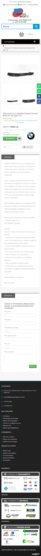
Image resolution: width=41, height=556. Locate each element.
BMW (8, 133)
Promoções (6, 460)
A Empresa (6, 416)
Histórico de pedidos (9, 453)
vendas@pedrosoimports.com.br (14, 397)
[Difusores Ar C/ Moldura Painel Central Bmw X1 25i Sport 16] (12, 101)
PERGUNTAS (8, 295)
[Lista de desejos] (20, 139)
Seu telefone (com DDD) (11, 328)
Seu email (7, 319)
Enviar (33, 366)
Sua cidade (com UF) (10, 336)
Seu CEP (7, 344)
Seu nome (8, 311)
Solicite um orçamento (10, 439)
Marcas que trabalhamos (11, 428)
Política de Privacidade (10, 421)
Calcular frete (28, 147)
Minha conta (7, 451)
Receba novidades (8, 458)
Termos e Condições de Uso (12, 423)
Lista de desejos (8, 455)
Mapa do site (7, 425)
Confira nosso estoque (10, 441)
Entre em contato (8, 437)
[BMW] (31, 136)
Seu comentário (9, 352)
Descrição (8, 157)
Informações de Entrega (10, 418)
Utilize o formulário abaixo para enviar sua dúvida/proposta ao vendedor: (20, 121)
